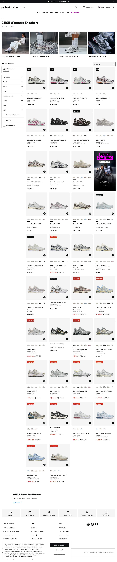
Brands (62, 12)
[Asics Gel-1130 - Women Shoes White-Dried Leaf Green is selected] (28, 387)
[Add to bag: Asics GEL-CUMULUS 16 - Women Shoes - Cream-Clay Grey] (113, 339)
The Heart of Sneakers (37, 531)
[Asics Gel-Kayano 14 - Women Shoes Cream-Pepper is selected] (28, 429)
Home (2, 18)
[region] (58, 2)
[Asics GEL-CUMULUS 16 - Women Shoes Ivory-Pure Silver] (63, 136)
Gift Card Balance (64, 535)
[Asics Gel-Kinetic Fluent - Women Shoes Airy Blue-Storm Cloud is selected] (97, 429)
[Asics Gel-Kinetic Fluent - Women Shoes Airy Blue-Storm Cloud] (82, 429)
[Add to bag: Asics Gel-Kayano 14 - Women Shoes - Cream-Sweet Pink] (67, 88)
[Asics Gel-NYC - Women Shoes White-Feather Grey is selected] (74, 178)
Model (5, 86)
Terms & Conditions (8, 527)
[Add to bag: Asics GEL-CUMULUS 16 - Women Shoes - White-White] (113, 381)
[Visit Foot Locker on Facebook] (96, 524)
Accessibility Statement (9, 538)
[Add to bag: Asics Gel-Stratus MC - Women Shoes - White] (44, 88)
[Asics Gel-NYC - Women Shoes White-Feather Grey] (101, 136)
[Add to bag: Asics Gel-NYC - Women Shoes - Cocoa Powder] (90, 213)
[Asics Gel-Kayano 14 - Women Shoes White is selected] (97, 94)
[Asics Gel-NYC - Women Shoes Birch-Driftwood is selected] (74, 303)
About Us (33, 527)
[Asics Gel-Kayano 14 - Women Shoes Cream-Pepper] (55, 94)
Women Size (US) (8, 96)
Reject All (59, 549)
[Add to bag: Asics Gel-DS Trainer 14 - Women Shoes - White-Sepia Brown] (67, 297)
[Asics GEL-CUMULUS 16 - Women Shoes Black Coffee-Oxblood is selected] (74, 136)
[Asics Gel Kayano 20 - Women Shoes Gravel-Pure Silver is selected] (74, 345)
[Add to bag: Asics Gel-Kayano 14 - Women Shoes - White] (113, 88)
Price (4, 105)
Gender (5, 91)
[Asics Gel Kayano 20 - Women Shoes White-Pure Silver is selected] (28, 220)
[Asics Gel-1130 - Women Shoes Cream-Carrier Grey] (63, 220)
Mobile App (62, 527)
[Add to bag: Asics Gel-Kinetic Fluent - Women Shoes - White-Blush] (90, 423)
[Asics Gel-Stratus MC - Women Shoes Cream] (32, 94)
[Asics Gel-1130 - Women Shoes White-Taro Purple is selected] (51, 220)
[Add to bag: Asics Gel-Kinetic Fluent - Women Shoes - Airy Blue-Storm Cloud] (113, 423)
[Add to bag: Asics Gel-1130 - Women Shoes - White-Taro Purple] (67, 213)
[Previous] (4, 1)
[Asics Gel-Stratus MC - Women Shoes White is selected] (28, 94)
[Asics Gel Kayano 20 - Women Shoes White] (44, 220)
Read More (16, 502)
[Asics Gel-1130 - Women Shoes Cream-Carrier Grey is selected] (74, 261)
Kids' (51, 12)
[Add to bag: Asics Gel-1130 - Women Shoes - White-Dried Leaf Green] (44, 381)
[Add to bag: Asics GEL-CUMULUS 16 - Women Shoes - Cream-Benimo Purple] (44, 172)
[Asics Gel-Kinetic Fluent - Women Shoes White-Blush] (104, 429)
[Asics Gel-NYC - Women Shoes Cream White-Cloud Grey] (78, 178)
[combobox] (49, 7)
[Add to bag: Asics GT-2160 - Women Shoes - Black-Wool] (67, 423)
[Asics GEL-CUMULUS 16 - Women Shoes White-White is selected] (97, 387)
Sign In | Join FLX (105, 7)
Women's (45, 12)
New (56, 12)
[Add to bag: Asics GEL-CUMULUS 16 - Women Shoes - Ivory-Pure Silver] (113, 297)
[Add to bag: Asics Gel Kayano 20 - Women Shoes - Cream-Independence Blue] (113, 255)
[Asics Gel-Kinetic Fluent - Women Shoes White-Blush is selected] (74, 429)
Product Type (7, 77)
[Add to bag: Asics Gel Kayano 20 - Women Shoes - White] (44, 130)
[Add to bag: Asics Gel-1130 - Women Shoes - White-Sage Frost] (67, 381)
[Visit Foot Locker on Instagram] (88, 524)
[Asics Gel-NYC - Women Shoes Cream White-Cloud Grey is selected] (97, 136)
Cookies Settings (59, 554)
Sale (68, 12)
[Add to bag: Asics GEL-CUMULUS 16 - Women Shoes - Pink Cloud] (44, 297)
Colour (5, 100)
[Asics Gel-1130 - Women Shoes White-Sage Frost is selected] (51, 387)
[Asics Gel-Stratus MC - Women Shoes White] (36, 94)
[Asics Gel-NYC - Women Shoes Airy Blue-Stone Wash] (104, 136)
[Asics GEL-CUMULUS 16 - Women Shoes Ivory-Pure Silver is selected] (97, 303)
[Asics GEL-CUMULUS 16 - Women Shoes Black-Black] (85, 136)
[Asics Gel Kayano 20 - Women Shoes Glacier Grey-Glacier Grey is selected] (74, 387)
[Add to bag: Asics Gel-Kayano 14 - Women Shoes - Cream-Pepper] (44, 423)
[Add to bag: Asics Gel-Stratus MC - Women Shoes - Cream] (67, 172)
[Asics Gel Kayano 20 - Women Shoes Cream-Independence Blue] (40, 136)
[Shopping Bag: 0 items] (114, 7)
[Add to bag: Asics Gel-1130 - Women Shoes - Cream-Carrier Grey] (90, 255)
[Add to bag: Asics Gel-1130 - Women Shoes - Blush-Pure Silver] (44, 339)
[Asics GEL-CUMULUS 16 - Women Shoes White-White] (59, 136)
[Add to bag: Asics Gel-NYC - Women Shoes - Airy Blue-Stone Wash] (44, 465)
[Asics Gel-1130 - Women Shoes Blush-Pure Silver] (55, 220)
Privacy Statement (8, 535)
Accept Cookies (59, 545)
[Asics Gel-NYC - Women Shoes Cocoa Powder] (112, 136)
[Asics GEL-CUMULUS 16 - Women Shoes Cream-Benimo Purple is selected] (28, 178)
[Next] (113, 1)
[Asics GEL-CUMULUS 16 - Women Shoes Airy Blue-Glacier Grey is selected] (97, 220)
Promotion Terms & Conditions (11, 531)
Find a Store (6, 71)
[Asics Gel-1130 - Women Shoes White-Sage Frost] (66, 220)
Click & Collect (63, 538)
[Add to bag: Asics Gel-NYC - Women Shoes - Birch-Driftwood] (90, 297)
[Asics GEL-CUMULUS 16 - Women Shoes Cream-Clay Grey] (55, 136)
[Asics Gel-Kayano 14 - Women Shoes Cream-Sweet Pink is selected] (51, 94)
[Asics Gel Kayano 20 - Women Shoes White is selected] (28, 136)
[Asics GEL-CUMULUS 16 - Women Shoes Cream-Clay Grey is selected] (97, 345)
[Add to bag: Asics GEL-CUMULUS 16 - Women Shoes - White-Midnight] (67, 255)
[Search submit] (76, 7)
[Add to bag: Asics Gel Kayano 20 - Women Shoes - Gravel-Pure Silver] (90, 339)
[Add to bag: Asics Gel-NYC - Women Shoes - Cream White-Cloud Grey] (113, 130)
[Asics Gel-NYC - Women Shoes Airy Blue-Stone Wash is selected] (28, 471)
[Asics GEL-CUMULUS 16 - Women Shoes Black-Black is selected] (51, 136)
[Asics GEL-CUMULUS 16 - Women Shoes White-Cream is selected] (28, 261)
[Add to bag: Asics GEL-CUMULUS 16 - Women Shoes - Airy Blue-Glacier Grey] (113, 213)
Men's (38, 12)
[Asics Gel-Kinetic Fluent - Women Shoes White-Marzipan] (78, 429)
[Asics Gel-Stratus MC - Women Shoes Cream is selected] (51, 178)
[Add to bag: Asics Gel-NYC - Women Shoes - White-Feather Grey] (90, 172)
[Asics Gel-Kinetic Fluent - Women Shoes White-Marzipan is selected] (51, 471)
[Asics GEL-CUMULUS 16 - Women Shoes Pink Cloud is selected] (28, 303)
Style (4, 110)
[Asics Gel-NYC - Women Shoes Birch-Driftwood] (108, 136)
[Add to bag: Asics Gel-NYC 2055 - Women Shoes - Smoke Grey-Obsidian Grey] (67, 339)
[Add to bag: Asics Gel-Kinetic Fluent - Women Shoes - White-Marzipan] (67, 465)
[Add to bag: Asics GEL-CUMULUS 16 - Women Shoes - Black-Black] (67, 130)
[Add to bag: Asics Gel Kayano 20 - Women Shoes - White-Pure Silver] (44, 213)
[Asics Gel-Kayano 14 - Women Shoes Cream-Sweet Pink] (101, 94)
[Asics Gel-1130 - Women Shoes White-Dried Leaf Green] (59, 220)
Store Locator (63, 531)
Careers (33, 535)
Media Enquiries (35, 538)
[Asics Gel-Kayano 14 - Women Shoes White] (59, 94)
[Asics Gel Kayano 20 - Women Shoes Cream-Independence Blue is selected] (97, 261)
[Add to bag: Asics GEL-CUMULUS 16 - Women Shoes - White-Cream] (44, 255)
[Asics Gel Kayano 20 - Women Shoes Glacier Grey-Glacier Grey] (36, 136)
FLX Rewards (75, 12)
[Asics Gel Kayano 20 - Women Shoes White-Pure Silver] (44, 136)
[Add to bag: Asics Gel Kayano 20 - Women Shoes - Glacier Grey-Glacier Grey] (90, 381)
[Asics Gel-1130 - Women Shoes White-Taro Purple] (85, 261)
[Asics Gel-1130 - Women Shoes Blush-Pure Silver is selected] (28, 345)
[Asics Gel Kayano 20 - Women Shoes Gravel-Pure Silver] (32, 136)
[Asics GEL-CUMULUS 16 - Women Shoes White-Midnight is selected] (51, 261)
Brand (5, 82)
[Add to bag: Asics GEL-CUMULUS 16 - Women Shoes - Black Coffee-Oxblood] (90, 130)
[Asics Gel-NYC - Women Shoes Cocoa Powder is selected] (74, 220)
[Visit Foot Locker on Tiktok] (92, 524)
